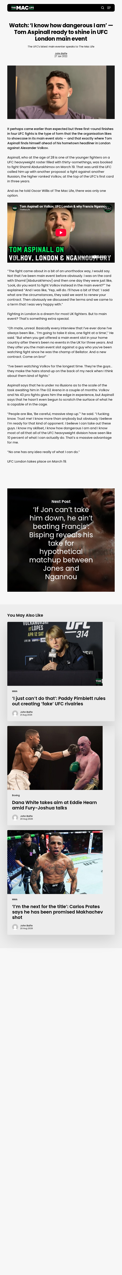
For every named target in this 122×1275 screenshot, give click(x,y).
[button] (109, 7)
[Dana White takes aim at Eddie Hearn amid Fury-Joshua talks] (61, 775)
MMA (14, 691)
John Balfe (61, 53)
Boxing (16, 795)
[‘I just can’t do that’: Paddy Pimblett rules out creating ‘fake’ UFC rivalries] (61, 671)
